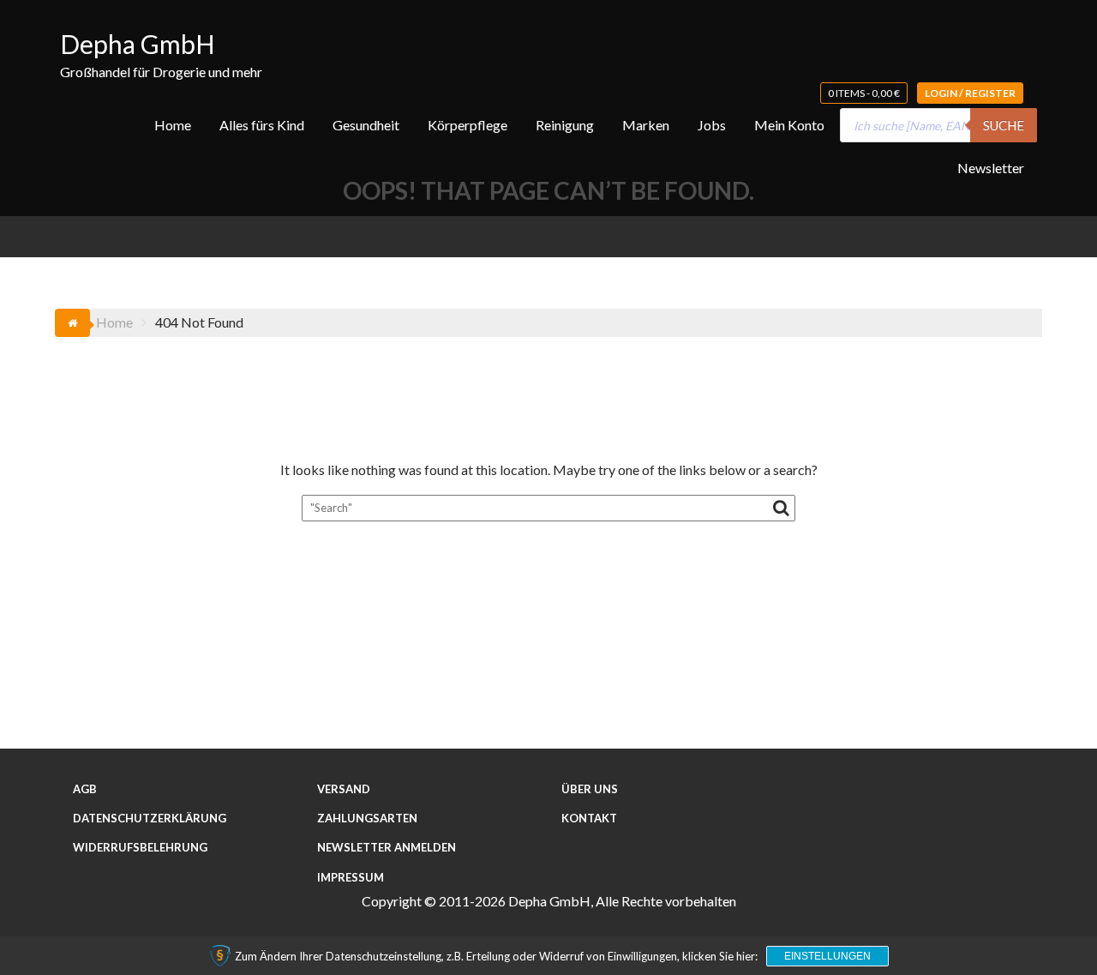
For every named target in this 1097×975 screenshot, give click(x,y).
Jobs (712, 125)
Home (172, 125)
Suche (1003, 125)
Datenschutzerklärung (149, 818)
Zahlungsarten (367, 818)
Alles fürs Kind (261, 125)
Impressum (350, 877)
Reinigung (565, 125)
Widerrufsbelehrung (140, 847)
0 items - (864, 93)
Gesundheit (366, 125)
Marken (645, 125)
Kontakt (589, 818)
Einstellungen (827, 956)
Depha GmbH (137, 43)
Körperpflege (467, 125)
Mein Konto (789, 125)
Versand (343, 789)
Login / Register (970, 93)
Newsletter (990, 167)
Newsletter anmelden (386, 847)
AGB (85, 789)
